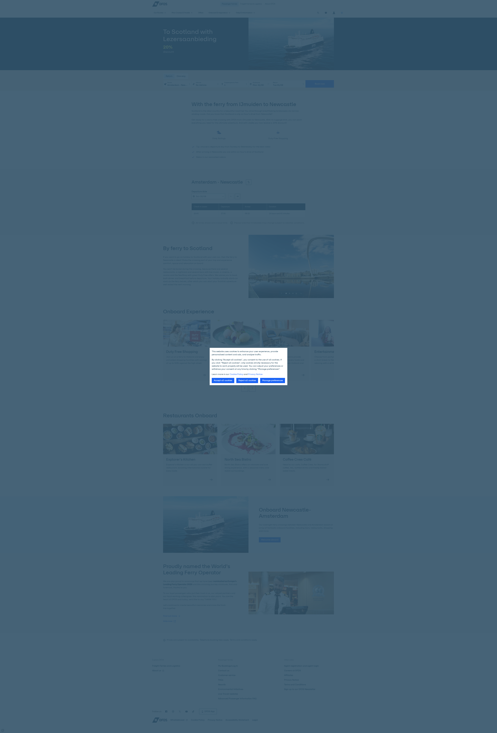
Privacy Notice (255, 374)
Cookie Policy (236, 374)
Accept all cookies (223, 380)
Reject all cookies (247, 380)
